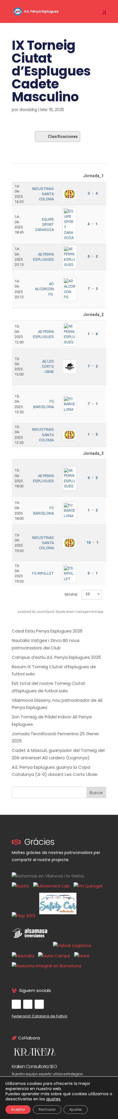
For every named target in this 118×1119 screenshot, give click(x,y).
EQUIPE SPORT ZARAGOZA (44, 224)
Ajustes (75, 1109)
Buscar (96, 793)
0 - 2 (93, 256)
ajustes (53, 1099)
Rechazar (47, 1109)
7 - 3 (93, 289)
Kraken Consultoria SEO (34, 1066)
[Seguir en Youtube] (27, 1004)
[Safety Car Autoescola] (59, 916)
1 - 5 (93, 434)
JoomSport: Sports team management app (69, 612)
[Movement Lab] (52, 886)
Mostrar (71, 594)
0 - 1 (93, 573)
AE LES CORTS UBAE (48, 366)
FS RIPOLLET (43, 573)
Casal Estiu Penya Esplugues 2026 (47, 631)
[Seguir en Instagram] (39, 1004)
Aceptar (18, 1109)
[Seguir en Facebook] (16, 1004)
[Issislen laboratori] (89, 886)
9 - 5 (93, 478)
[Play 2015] (25, 916)
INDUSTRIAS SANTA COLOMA (43, 194)
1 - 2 (93, 510)
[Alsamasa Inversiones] (32, 945)
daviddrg (28, 109)
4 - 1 (93, 224)
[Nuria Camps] (55, 956)
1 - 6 (93, 334)
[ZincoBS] (48, 966)
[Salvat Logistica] (73, 945)
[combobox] (92, 594)
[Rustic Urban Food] (22, 886)
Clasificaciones (63, 136)
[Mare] (83, 956)
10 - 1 (92, 543)
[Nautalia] (24, 956)
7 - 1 (93, 404)
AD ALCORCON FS (44, 289)
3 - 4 (93, 193)
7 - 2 (93, 366)
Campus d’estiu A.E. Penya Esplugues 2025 (56, 657)
